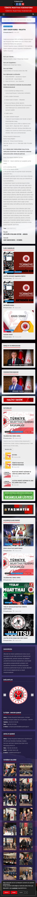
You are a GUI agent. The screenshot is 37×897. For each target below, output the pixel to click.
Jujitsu (14, 634)
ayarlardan (14, 888)
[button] (3, 14)
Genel (13, 431)
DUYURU (7, 456)
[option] (18, 695)
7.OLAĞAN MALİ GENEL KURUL (12, 436)
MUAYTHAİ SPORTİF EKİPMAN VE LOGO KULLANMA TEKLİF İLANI (7, 474)
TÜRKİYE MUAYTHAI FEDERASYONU (18, 7)
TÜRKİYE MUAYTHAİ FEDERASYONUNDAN (7, 465)
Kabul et (6, 892)
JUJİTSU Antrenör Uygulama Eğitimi (14, 276)
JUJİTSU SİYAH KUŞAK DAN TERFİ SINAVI (15, 638)
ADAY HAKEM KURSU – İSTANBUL (12, 239)
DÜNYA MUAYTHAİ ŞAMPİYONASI (13, 548)
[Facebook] (17, 4)
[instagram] (20, 4)
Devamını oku (9, 449)
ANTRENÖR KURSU (8, 305)
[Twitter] (14, 4)
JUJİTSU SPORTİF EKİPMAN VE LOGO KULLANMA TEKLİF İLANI (7, 482)
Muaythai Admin (8, 32)
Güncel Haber (18, 272)
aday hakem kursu (11, 228)
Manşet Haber (27, 431)
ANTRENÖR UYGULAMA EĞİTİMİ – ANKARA (15, 233)
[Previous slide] (4, 695)
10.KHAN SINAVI (8, 335)
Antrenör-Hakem (8, 26)
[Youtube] (23, 4)
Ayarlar (21, 892)
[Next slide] (32, 695)
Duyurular (7, 431)
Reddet (13, 892)
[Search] (33, 14)
